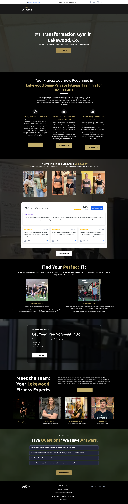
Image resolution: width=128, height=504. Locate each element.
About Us (67, 9)
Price (76, 9)
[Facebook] (90, 2)
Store (102, 9)
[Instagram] (98, 2)
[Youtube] (94, 2)
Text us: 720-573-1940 (34, 2)
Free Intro (92, 9)
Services (57, 9)
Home (48, 9)
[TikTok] (102, 2)
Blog (83, 9)
